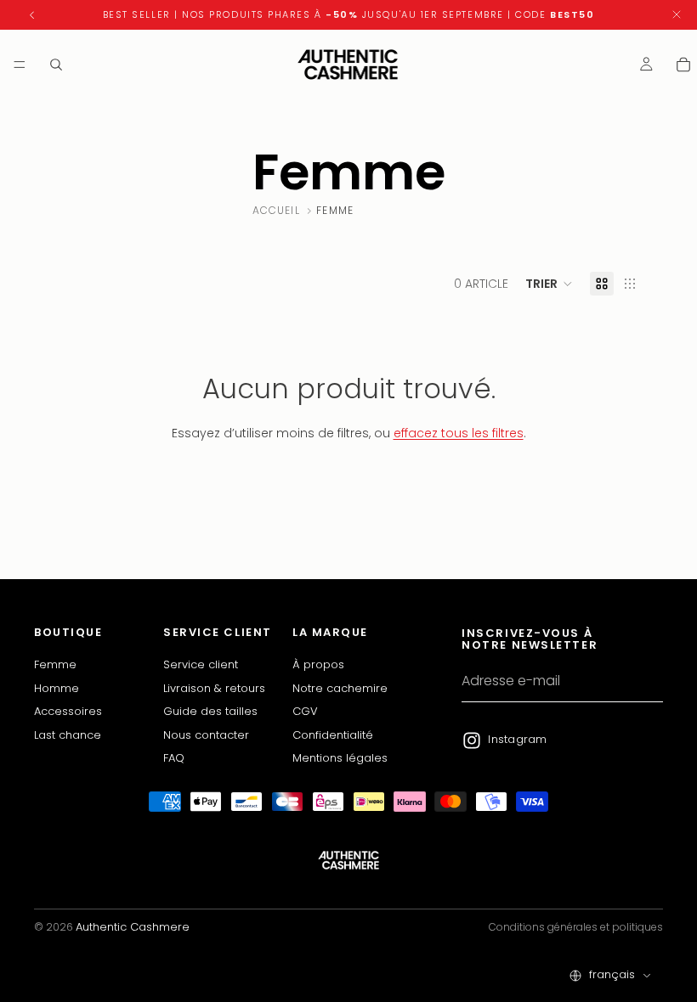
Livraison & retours (214, 688)
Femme (55, 664)
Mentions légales (340, 758)
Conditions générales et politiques (576, 927)
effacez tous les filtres (459, 433)
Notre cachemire (340, 688)
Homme (56, 688)
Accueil (276, 210)
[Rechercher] (56, 64)
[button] (549, 283)
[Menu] (19, 64)
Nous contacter (206, 734)
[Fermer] (676, 15)
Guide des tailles (210, 711)
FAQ (173, 758)
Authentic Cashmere (133, 927)
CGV (305, 711)
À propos (318, 664)
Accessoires (68, 711)
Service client (200, 664)
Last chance (67, 734)
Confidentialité (332, 734)
